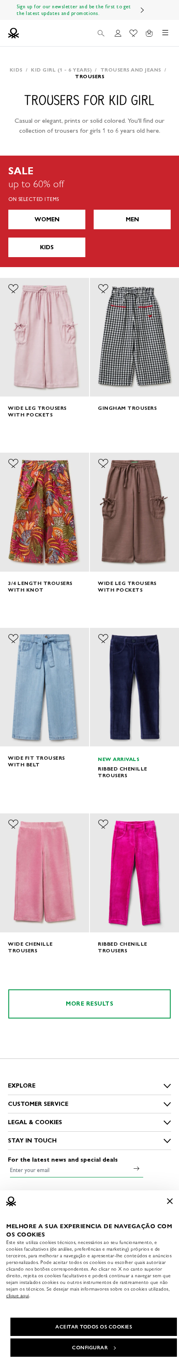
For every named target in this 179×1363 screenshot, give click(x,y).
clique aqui (17, 1296)
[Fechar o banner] (170, 1201)
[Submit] (136, 1168)
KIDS (47, 247)
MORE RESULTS (89, 1003)
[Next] (142, 10)
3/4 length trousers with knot (40, 586)
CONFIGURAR (90, 1348)
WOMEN (47, 219)
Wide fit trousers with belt (36, 761)
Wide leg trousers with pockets (37, 411)
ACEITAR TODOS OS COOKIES (93, 1327)
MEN (132, 219)
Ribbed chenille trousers (122, 772)
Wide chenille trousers (30, 947)
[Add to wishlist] (13, 288)
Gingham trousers (127, 408)
